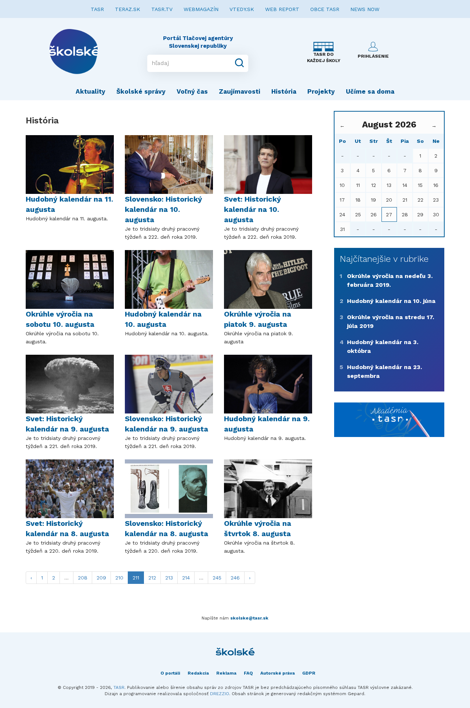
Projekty (321, 91)
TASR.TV (162, 9)
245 (217, 578)
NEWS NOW (364, 9)
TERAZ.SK (127, 9)
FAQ (248, 673)
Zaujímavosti (239, 91)
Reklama (226, 673)
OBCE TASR (324, 9)
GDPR (308, 673)
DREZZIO (219, 693)
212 (152, 578)
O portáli (170, 673)
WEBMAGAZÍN (201, 9)
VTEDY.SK (241, 9)
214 (186, 578)
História (283, 91)
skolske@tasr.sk (249, 618)
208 (82, 578)
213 (169, 578)
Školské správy (141, 91)
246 (235, 578)
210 (119, 578)
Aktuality (90, 91)
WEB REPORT (282, 9)
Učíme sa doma (370, 91)
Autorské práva (277, 673)
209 (101, 578)
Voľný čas (192, 91)
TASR (97, 9)
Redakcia (198, 673)
